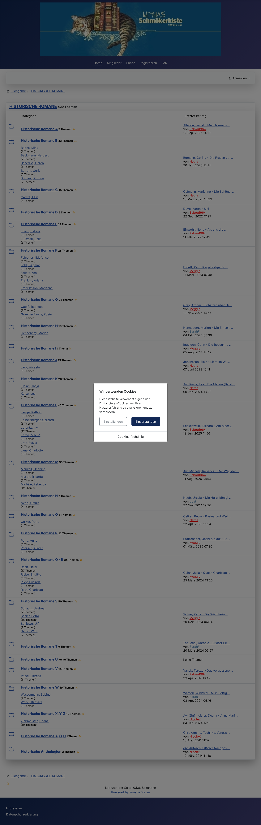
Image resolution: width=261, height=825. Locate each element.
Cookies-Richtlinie (131, 437)
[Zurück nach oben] (254, 818)
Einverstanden (145, 421)
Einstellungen (113, 421)
